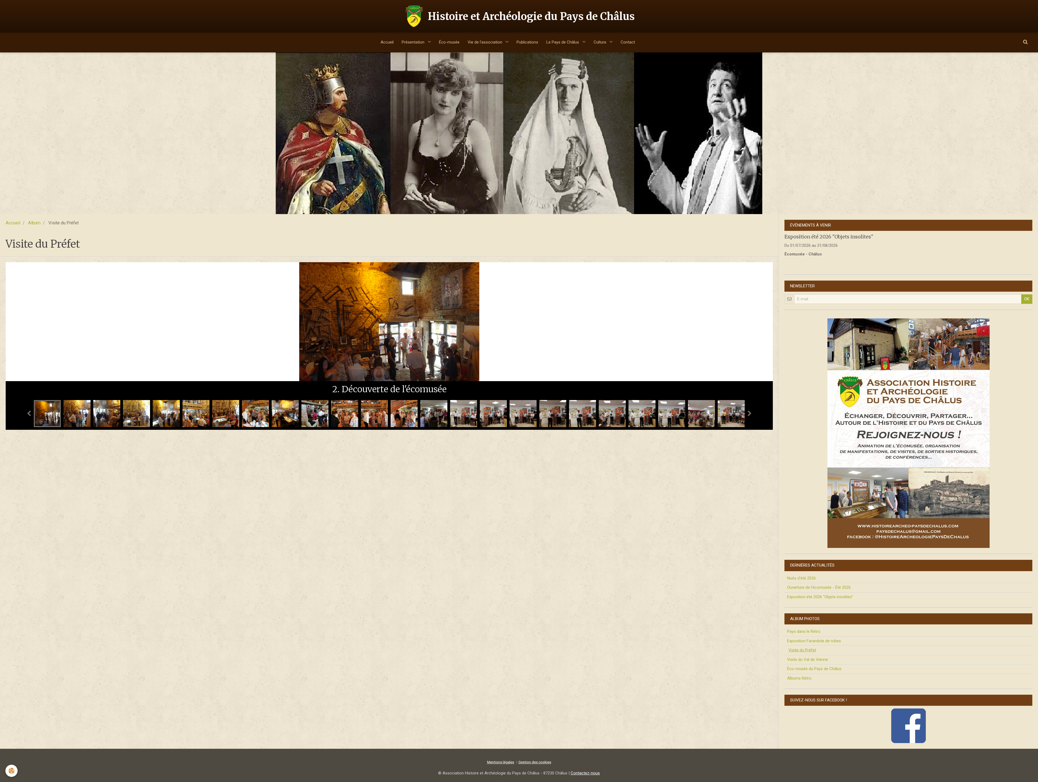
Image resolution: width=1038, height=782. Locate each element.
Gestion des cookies (534, 762)
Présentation (413, 42)
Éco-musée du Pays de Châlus (814, 668)
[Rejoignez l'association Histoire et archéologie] (908, 433)
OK (1026, 299)
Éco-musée (449, 42)
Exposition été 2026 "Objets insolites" (828, 237)
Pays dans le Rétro (803, 631)
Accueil (387, 42)
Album (34, 222)
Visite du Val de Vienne (807, 659)
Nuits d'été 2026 (801, 578)
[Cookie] (11, 771)
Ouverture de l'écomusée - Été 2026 (819, 587)
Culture (600, 42)
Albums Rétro (799, 678)
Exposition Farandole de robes (814, 640)
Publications (527, 42)
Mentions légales (500, 762)
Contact (628, 42)
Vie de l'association (485, 42)
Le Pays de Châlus (563, 42)
